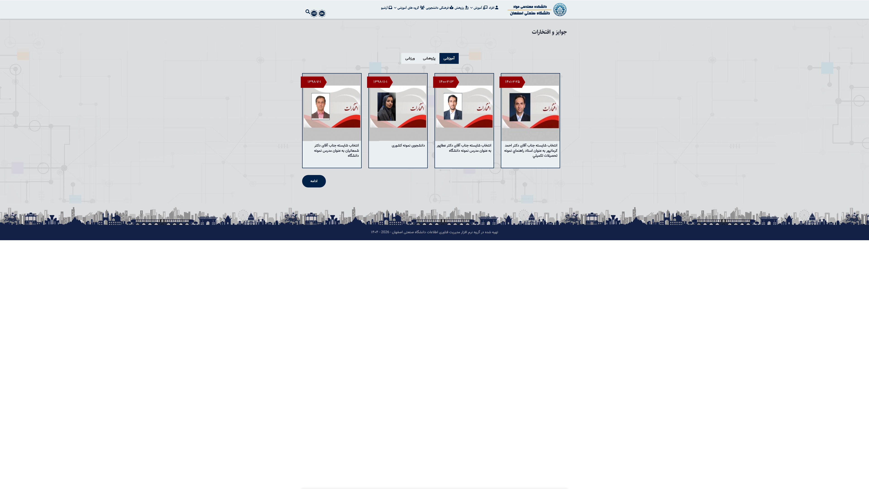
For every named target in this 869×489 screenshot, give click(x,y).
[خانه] (536, 9)
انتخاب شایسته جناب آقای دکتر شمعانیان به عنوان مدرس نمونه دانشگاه (336, 151)
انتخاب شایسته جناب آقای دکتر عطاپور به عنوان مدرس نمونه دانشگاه (464, 148)
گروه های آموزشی (408, 7)
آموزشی (449, 58)
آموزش (478, 7)
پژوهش (460, 7)
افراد (492, 7)
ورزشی (410, 58)
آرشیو (385, 7)
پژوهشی (429, 58)
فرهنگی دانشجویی (438, 7)
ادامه (314, 181)
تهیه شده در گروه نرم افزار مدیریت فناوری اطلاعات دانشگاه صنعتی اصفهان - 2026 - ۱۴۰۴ (434, 232)
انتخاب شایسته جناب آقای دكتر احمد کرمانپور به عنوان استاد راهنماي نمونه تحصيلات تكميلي (530, 151)
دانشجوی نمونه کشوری (408, 146)
